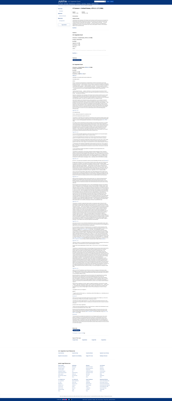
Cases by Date (61, 353)
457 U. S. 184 (87, 229)
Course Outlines (102, 371)
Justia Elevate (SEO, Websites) (105, 385)
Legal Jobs (87, 380)
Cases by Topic (75, 353)
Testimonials (102, 389)
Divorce (73, 369)
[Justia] (62, 1)
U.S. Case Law (66, 5)
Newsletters (89, 3)
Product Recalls (88, 385)
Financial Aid (102, 369)
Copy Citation (64, 24)
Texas (73, 389)
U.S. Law (61, 5)
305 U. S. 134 (105, 311)
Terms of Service (100, 399)
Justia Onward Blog (103, 387)
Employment (88, 369)
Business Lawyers (61, 368)
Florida (73, 386)
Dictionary (101, 366)
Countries (87, 389)
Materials (60, 18)
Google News (103, 339)
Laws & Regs (83, 3)
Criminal (73, 368)
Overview (60, 8)
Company (93, 399)
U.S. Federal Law (61, 379)
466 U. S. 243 (77, 237)
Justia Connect (85, 399)
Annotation (61, 11)
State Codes (74, 382)
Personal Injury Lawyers (62, 375)
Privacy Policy (106, 399)
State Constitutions (75, 380)
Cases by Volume (89, 353)
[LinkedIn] (62, 399)
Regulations (60, 383)
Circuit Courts (60, 386)
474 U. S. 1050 (104, 119)
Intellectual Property (89, 371)
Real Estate (88, 374)
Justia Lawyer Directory (104, 382)
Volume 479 (82, 5)
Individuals (74, 365)
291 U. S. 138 (75, 238)
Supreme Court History (104, 353)
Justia (59, 5)
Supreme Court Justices (62, 355)
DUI (72, 371)
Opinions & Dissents (77, 60)
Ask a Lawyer (66, 3)
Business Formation (89, 366)
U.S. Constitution (61, 380)
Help (96, 399)
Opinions (60, 13)
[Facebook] (65, 399)
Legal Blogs (88, 382)
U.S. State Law (75, 379)
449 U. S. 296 (92, 311)
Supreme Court (60, 385)
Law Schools (78, 3)
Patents (87, 386)
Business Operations (89, 368)
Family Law (74, 374)
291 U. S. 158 (79, 238)
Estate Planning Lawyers (62, 372)
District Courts (60, 387)
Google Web (94, 339)
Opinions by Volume (77, 5)
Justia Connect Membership (104, 380)
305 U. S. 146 (75, 312)
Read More (75, 27)
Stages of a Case (89, 355)
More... (59, 376)
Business (87, 365)
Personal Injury (74, 375)
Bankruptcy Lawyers (61, 366)
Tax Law (87, 375)
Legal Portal (90, 399)
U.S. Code (59, 382)
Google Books (84, 339)
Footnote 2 (103, 238)
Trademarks (88, 387)
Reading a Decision (103, 355)
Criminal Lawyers (61, 369)
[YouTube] (63, 399)
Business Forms (88, 383)
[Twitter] (70, 399)
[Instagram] (66, 399)
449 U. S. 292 (88, 311)
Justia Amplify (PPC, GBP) (104, 386)
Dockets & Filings (61, 389)
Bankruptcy (74, 366)
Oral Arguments (76, 330)
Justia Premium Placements (104, 383)
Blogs (101, 374)
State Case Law (74, 383)
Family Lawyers (60, 374)
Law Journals (102, 372)
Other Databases (89, 379)
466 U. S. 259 (81, 237)
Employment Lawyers (61, 371)
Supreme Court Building (76, 355)
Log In (108, 1)
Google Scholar (75, 339)
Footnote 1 (106, 160)
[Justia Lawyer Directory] (71, 399)
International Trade (89, 372)
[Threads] (67, 399)
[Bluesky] (69, 399)
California (73, 385)
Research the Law (72, 3)
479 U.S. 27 (87, 67)
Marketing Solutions (95, 3)
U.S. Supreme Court (71, 5)
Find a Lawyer (60, 3)
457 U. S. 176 (83, 229)
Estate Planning (74, 372)
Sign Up (112, 1)
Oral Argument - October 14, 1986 (78, 333)
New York (73, 387)
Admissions (102, 368)
